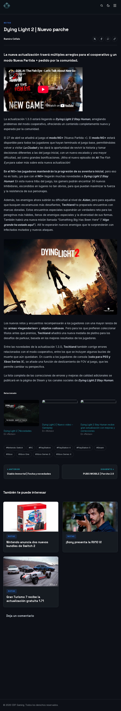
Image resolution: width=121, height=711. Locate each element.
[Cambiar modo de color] (108, 5)
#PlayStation (45, 447)
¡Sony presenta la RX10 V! (84, 542)
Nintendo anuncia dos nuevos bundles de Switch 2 (27, 544)
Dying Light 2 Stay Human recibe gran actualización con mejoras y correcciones (98, 427)
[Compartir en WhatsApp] (108, 39)
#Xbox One (23, 454)
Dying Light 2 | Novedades (18, 431)
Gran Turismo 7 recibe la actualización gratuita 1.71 (25, 599)
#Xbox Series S (42, 454)
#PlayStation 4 (64, 447)
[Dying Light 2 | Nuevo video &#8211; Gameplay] (60, 410)
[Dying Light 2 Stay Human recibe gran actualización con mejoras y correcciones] (98, 410)
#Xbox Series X (63, 454)
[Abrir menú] (115, 5)
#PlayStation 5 (83, 447)
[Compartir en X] (94, 39)
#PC (31, 447)
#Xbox (9, 454)
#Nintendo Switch (14, 447)
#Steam (100, 447)
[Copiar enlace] (114, 39)
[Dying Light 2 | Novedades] (21, 413)
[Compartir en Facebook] (101, 39)
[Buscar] (102, 5)
